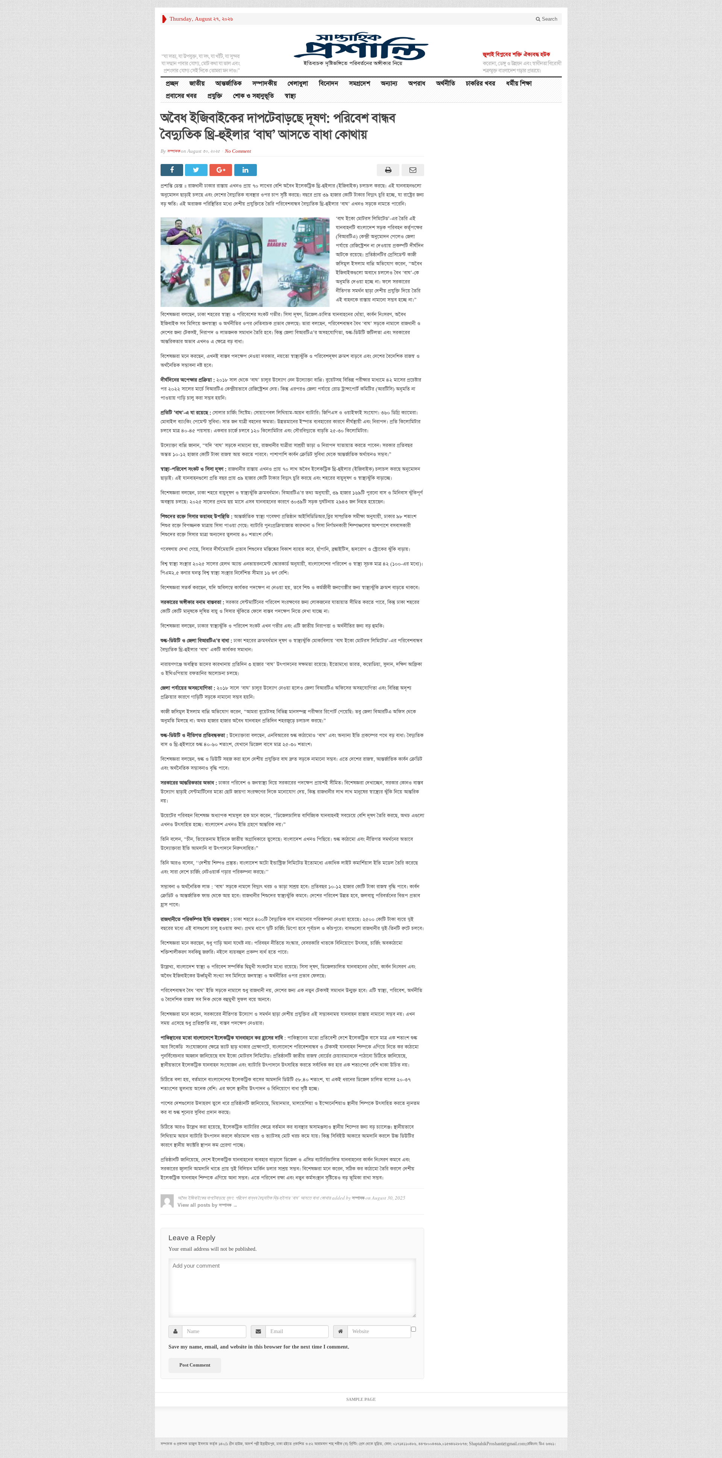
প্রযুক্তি (215, 96)
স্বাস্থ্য (290, 96)
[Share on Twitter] (197, 170)
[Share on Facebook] (173, 170)
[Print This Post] (387, 170)
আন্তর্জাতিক (228, 83)
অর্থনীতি (445, 83)
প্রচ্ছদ (172, 83)
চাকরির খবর (480, 83)
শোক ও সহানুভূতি (253, 96)
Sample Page (361, 1399)
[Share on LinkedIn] (246, 170)
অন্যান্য (389, 83)
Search (548, 19)
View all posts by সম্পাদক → (207, 1205)
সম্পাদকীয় (264, 83)
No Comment (238, 151)
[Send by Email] (411, 170)
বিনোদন (328, 83)
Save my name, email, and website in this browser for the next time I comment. (258, 1347)
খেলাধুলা (298, 83)
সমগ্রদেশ (359, 83)
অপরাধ (416, 83)
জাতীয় (197, 83)
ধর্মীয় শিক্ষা (519, 83)
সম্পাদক (173, 151)
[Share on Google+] (221, 170)
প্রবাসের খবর (181, 96)
